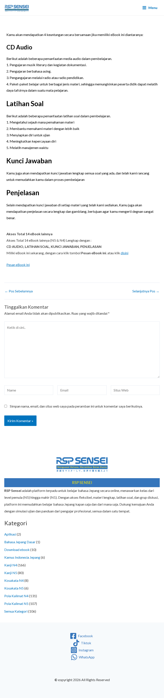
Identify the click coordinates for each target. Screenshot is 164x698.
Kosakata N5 (14, 588)
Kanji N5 (10, 573)
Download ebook (17, 550)
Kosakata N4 (14, 580)
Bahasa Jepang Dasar (19, 542)
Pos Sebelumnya (19, 291)
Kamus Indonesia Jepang (22, 557)
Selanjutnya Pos (145, 291)
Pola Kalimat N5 (16, 603)
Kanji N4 (10, 565)
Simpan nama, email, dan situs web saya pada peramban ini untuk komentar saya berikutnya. (76, 406)
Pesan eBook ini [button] (18, 265)
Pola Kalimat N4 (16, 596)
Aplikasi (10, 534)
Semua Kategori (16, 611)
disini (124, 253)
